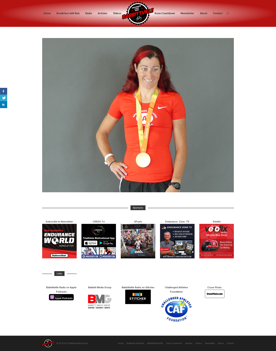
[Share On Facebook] (3, 91)
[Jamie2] (138, 115)
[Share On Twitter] (3, 98)
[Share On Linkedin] (3, 104)
